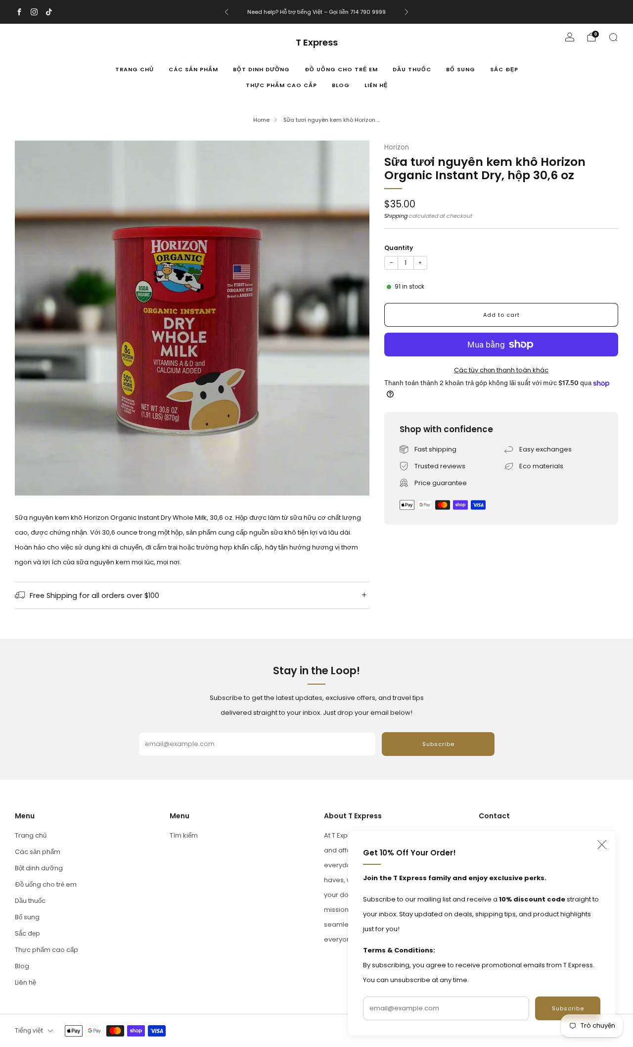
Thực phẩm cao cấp (281, 85)
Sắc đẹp (504, 69)
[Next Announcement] (406, 11)
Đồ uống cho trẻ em (341, 69)
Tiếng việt (29, 1031)
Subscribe (568, 1008)
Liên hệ (376, 85)
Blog (341, 85)
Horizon (396, 147)
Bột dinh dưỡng (261, 69)
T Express (317, 43)
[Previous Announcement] (226, 11)
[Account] (570, 37)
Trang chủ (134, 69)
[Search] (613, 37)
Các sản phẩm (193, 69)
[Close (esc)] (601, 844)
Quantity (398, 248)
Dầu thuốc (412, 69)
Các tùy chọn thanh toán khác (501, 370)
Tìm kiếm (184, 835)
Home (261, 120)
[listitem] (316, 12)
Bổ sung (460, 69)
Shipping (395, 216)
